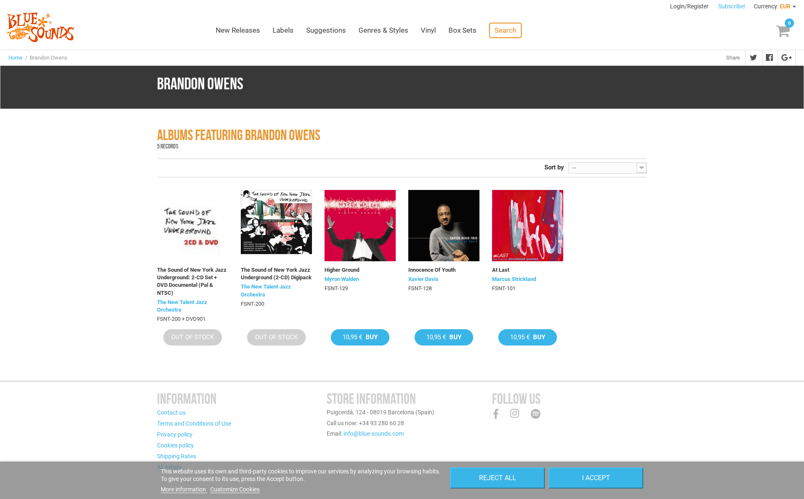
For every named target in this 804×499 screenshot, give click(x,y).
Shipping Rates (176, 456)
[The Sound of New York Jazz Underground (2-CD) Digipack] (276, 225)
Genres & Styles (383, 30)
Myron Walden (342, 279)
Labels (283, 30)
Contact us (171, 412)
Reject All (497, 478)
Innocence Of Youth (432, 270)
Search (505, 30)
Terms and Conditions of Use (194, 423)
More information (184, 489)
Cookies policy (175, 445)
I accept (596, 478)
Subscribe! (731, 6)
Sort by (554, 167)
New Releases (238, 30)
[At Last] (527, 225)
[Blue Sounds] (40, 27)
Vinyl (428, 30)
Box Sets (462, 30)
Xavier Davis (423, 279)
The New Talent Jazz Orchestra (182, 306)
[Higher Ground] (360, 225)
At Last (500, 270)
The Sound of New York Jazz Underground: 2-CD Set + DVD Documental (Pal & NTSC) (192, 281)
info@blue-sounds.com (373, 433)
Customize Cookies (235, 489)
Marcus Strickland (514, 279)
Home (15, 58)
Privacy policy (175, 434)
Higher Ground (342, 270)
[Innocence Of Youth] (443, 225)
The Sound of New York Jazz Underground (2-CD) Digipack (276, 274)
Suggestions (326, 30)
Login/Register (690, 6)
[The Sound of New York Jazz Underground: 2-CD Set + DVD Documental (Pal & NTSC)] (192, 225)
